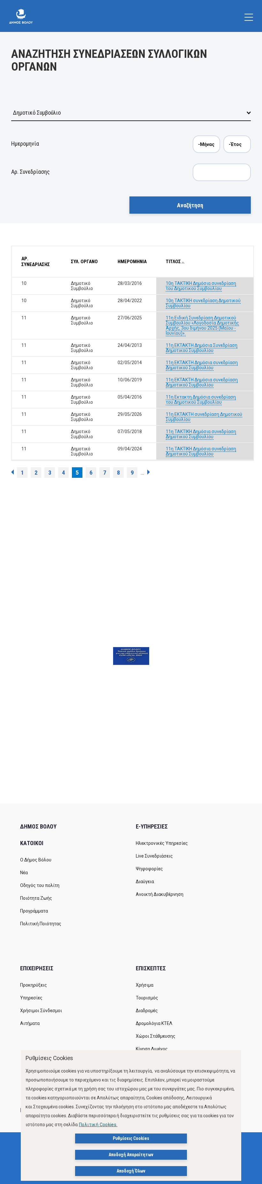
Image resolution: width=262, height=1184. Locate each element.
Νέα (24, 872)
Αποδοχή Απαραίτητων (131, 1154)
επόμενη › (148, 472)
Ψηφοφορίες (149, 868)
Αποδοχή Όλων (131, 1170)
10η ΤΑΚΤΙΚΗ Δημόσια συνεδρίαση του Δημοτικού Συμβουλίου (201, 286)
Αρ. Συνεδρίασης (30, 171)
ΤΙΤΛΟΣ (173, 261)
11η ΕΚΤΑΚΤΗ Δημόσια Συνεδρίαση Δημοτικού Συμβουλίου (201, 348)
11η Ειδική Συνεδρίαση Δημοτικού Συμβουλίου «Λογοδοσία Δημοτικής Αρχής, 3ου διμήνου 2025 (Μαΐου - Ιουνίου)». (202, 325)
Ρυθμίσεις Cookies (131, 1138)
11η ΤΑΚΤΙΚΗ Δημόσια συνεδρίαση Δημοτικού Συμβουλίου (201, 434)
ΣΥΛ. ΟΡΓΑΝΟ (84, 261)
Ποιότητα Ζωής (36, 898)
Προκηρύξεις (33, 985)
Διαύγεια (145, 881)
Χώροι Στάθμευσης (155, 1036)
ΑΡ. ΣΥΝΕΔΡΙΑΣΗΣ (35, 261)
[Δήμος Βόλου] (21, 16)
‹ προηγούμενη (12, 472)
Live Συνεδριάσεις (154, 856)
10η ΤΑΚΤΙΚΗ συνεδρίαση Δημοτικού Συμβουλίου (203, 303)
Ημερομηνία (25, 143)
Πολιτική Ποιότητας (40, 923)
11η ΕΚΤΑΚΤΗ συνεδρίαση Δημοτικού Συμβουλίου (204, 417)
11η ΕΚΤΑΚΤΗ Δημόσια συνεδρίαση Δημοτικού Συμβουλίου (202, 365)
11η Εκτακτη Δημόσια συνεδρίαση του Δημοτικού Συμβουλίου (201, 399)
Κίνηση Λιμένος (152, 1048)
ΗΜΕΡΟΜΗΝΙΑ (132, 261)
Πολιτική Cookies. (98, 1124)
